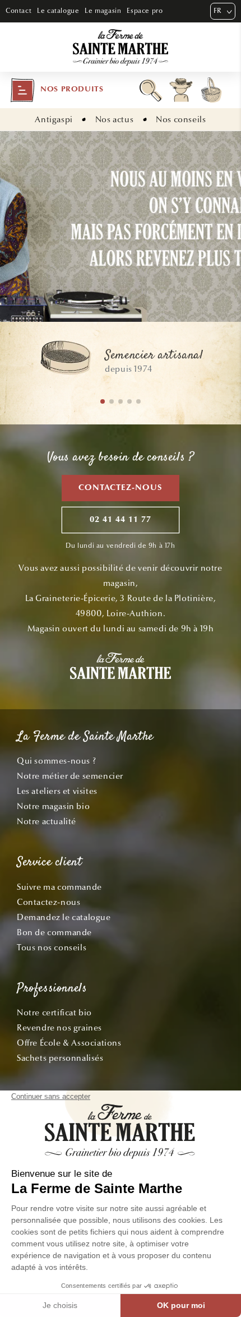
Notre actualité (46, 821)
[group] (120, 363)
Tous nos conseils (51, 947)
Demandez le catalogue (64, 917)
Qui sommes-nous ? (56, 761)
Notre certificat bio (54, 1013)
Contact (18, 11)
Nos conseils (181, 119)
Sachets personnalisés (60, 1058)
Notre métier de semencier (70, 776)
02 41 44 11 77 (120, 520)
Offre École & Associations (69, 1043)
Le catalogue (58, 11)
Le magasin (103, 11)
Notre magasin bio (53, 806)
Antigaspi (53, 119)
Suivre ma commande (59, 887)
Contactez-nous (120, 488)
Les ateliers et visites (57, 791)
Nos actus (114, 119)
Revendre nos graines (59, 1028)
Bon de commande (54, 932)
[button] (56, 90)
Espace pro (145, 11)
